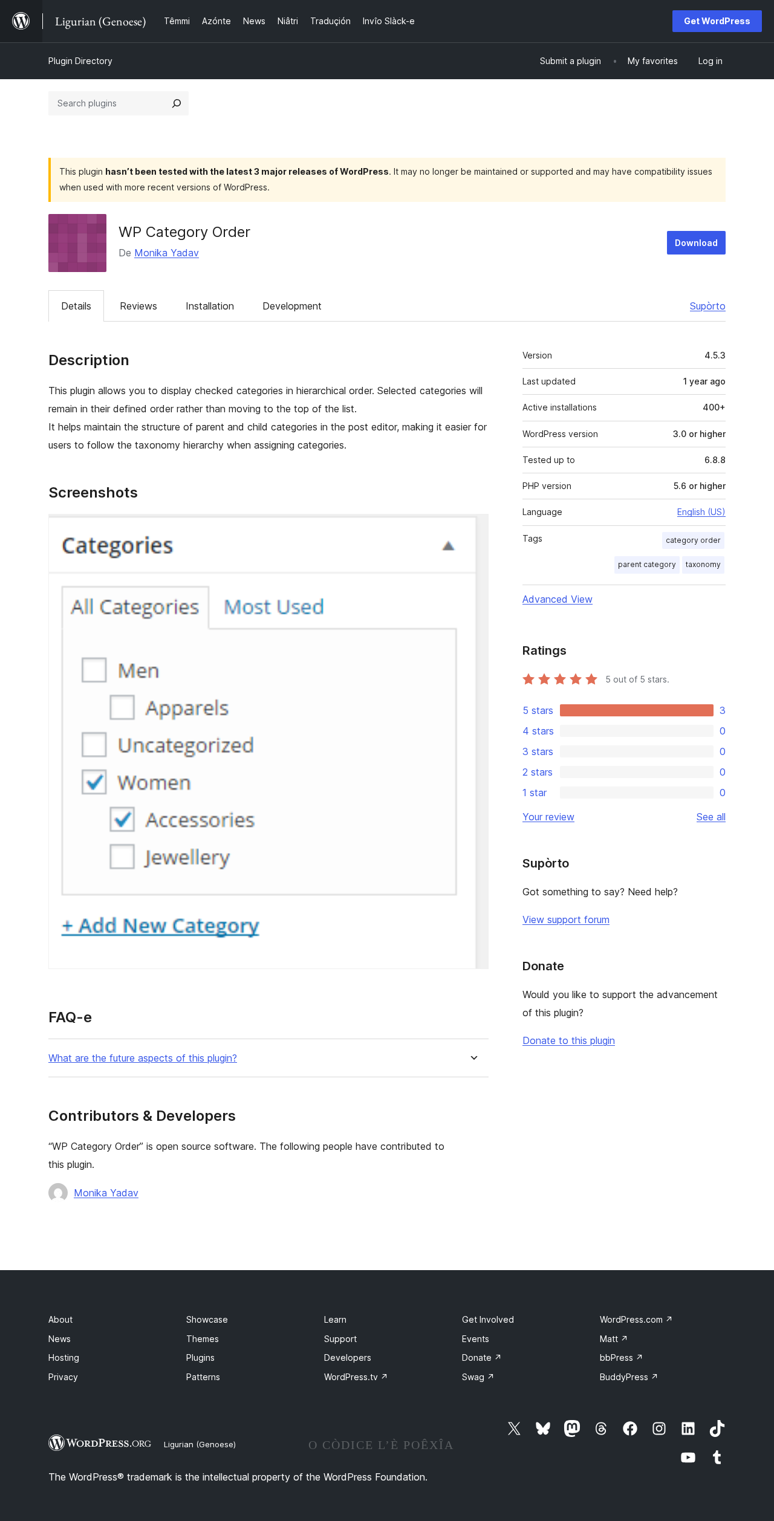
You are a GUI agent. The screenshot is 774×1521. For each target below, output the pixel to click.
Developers (347, 1357)
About (60, 1319)
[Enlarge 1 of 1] (472, 530)
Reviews (138, 306)
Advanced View (557, 599)
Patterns (203, 1377)
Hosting (63, 1357)
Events (475, 1339)
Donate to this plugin (568, 1040)
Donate (482, 1357)
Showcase (207, 1319)
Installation (210, 306)
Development (292, 306)
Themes (202, 1339)
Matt (614, 1339)
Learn (335, 1319)
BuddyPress (629, 1377)
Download (696, 243)
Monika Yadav (166, 253)
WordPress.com (636, 1319)
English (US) (701, 512)
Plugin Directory (80, 61)
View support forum (566, 919)
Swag (478, 1377)
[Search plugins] (176, 103)
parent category (647, 564)
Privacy (63, 1377)
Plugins (200, 1357)
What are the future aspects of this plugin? (142, 1058)
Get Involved (488, 1319)
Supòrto (708, 306)
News (59, 1339)
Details (76, 306)
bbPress (621, 1357)
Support (340, 1339)
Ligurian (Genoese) (200, 1444)
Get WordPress (717, 21)
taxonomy (703, 564)
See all (711, 817)
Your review (548, 817)
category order (693, 540)
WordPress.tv (356, 1377)
